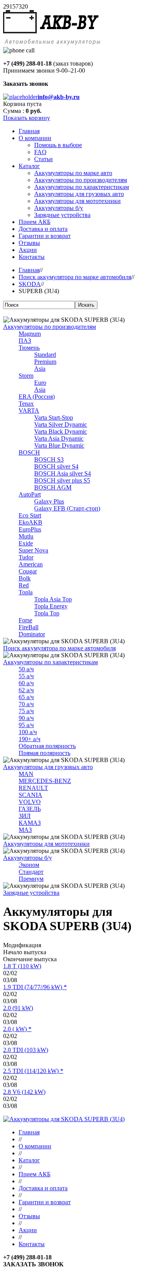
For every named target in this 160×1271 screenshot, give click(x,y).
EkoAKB (30, 522)
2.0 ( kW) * (17, 1029)
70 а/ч (26, 704)
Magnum (30, 333)
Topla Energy (51, 606)
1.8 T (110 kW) (22, 966)
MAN (26, 774)
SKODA (30, 284)
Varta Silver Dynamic (60, 424)
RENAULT (33, 788)
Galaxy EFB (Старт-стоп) (67, 508)
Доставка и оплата (43, 1188)
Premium (45, 361)
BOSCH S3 (49, 459)
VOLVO (30, 802)
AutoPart (30, 494)
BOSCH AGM (52, 487)
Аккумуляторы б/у (27, 857)
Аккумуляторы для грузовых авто (48, 767)
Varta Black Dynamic (60, 431)
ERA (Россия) (37, 396)
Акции (28, 1230)
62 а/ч (26, 690)
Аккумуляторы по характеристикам (50, 662)
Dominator (32, 634)
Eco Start (30, 515)
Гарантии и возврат (45, 1202)
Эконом (29, 864)
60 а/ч (26, 683)
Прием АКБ (34, 1174)
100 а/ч (28, 732)
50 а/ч (26, 669)
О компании (35, 1146)
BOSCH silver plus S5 (62, 480)
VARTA (29, 410)
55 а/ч (26, 676)
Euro (40, 382)
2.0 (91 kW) (18, 1008)
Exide (26, 543)
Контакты (32, 1244)
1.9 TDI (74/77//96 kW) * (35, 987)
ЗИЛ (25, 816)
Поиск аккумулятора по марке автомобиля (75, 277)
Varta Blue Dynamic (59, 445)
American (31, 564)
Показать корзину (26, 118)
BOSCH (29, 452)
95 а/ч (26, 725)
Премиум (31, 878)
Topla (26, 592)
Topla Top (46, 613)
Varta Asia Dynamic (58, 438)
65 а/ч (26, 697)
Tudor (26, 557)
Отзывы (29, 1216)
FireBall (28, 627)
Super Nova (33, 550)
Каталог (29, 1160)
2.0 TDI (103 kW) (25, 1050)
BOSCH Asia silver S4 (62, 473)
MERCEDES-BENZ (45, 781)
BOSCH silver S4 (56, 466)
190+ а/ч (29, 739)
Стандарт (31, 871)
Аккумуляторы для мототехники (46, 843)
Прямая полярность (44, 753)
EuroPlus (30, 529)
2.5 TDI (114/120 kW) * (33, 1071)
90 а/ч (26, 718)
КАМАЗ (30, 823)
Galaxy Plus (49, 501)
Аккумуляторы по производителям (49, 326)
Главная (29, 270)
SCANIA (30, 795)
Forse (25, 620)
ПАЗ (25, 340)
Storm (26, 375)
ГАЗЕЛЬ (30, 809)
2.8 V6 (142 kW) (24, 1092)
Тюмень (29, 347)
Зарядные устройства (31, 892)
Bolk (25, 578)
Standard (45, 354)
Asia (39, 368)
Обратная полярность (47, 746)
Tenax (26, 403)
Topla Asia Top (53, 599)
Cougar (28, 571)
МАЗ (25, 829)
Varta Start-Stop (53, 417)
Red (24, 585)
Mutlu (26, 536)
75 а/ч (26, 711)
